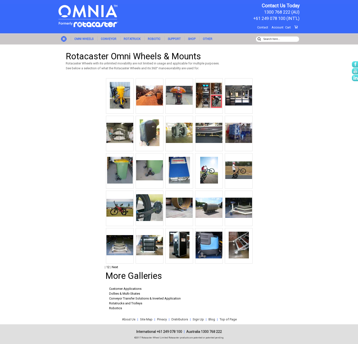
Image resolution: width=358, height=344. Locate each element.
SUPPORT (174, 39)
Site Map (146, 319)
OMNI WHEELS (84, 39)
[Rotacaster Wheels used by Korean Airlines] (179, 142)
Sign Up (198, 319)
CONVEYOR (108, 39)
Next (115, 267)
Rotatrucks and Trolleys (125, 303)
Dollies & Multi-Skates (124, 293)
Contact (262, 27)
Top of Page (228, 319)
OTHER (207, 39)
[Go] (259, 38)
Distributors (179, 319)
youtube (355, 71)
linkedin (355, 78)
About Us (128, 319)
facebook (355, 64)
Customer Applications (125, 289)
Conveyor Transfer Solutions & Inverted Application (145, 298)
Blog (211, 319)
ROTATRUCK (132, 39)
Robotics (115, 308)
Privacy (162, 319)
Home (64, 39)
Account (277, 27)
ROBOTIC (154, 39)
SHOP (192, 39)
